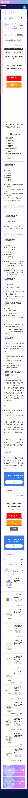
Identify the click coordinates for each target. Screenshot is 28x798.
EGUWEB (5, 2)
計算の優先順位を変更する (13, 155)
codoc (22, 495)
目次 (12, 134)
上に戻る (14, 529)
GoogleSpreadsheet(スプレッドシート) (14, 48)
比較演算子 (9, 143)
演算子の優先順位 (11, 148)
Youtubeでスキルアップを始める (14, 78)
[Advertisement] (14, 107)
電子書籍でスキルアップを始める (14, 85)
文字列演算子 (10, 141)
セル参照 (9, 151)
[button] (21, 18)
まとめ (8, 159)
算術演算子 (9, 138)
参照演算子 (9, 146)
